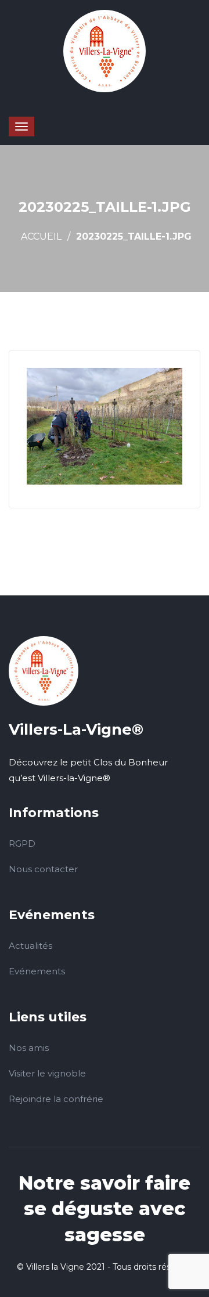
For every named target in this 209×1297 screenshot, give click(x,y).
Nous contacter (43, 869)
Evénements (37, 971)
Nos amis (29, 1047)
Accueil (41, 236)
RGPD (22, 843)
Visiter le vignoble (47, 1073)
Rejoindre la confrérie (56, 1098)
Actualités (30, 945)
